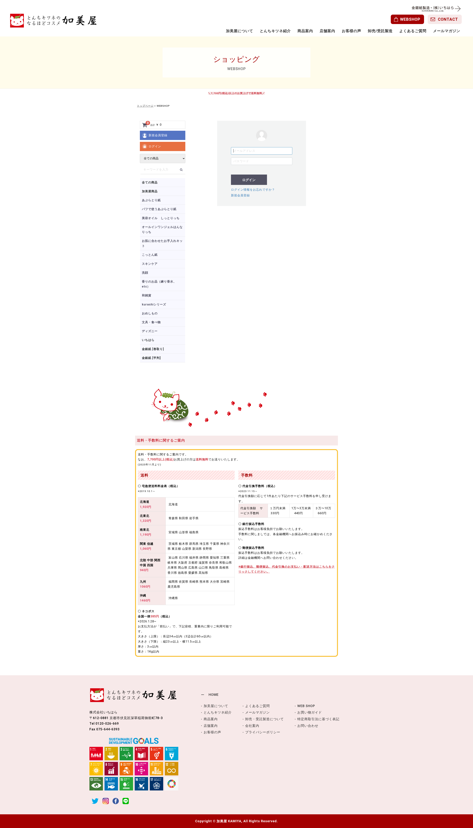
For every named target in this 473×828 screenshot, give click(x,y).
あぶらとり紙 (151, 200)
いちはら (148, 340)
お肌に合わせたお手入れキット (162, 243)
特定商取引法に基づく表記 (318, 719)
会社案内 (252, 726)
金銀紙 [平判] (151, 358)
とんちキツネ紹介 (275, 31)
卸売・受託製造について (264, 719)
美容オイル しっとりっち (161, 218)
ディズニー (150, 331)
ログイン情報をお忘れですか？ (253, 189)
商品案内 (305, 31)
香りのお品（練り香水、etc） (159, 284)
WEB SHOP (306, 706)
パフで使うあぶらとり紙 (159, 209)
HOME (214, 695)
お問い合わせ (307, 726)
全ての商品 (150, 182)
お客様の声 (351, 31)
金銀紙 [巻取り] (153, 349)
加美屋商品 (150, 191)
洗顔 (145, 272)
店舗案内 (327, 31)
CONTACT (448, 19)
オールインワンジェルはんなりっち (162, 229)
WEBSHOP (410, 19)
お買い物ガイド (309, 712)
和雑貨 (146, 295)
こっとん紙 (150, 254)
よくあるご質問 (412, 31)
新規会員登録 (158, 135)
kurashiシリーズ (154, 304)
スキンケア (150, 264)
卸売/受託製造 (380, 31)
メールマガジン (446, 31)
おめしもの (150, 313)
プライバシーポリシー (262, 732)
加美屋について (239, 31)
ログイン (155, 146)
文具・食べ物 (151, 322)
